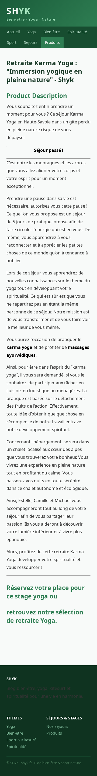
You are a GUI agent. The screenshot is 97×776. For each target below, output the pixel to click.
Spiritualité (77, 31)
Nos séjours (57, 726)
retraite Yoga (35, 620)
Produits (52, 42)
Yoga (31, 31)
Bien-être (51, 31)
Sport (11, 42)
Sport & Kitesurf (21, 739)
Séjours (30, 42)
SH (31, 13)
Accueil (13, 31)
